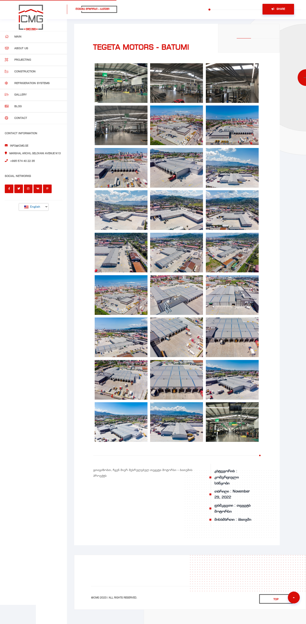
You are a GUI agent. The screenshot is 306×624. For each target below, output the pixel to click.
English (34, 207)
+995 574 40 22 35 (22, 161)
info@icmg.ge (19, 146)
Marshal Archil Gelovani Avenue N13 (35, 153)
